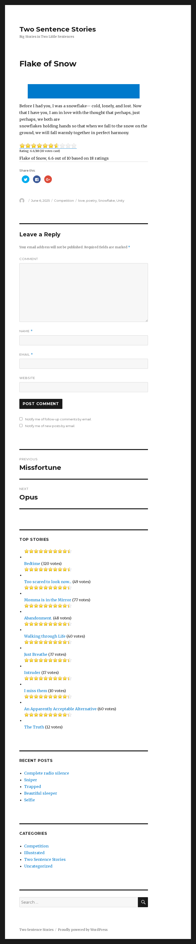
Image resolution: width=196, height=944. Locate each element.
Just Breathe (35, 654)
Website (27, 378)
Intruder (32, 672)
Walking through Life (44, 636)
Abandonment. (38, 618)
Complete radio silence (46, 773)
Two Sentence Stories (57, 29)
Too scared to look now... (47, 581)
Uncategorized (38, 866)
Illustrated (34, 852)
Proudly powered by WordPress (83, 930)
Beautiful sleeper (40, 793)
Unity (120, 200)
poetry (91, 200)
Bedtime (32, 563)
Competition (64, 200)
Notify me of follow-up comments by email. (58, 419)
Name (26, 331)
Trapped (32, 786)
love (81, 200)
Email (26, 355)
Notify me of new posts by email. (50, 426)
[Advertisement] (85, 92)
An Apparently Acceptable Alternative (60, 708)
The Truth (34, 727)
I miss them (35, 690)
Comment (28, 259)
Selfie (29, 800)
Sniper (30, 779)
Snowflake (106, 200)
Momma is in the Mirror (47, 599)
